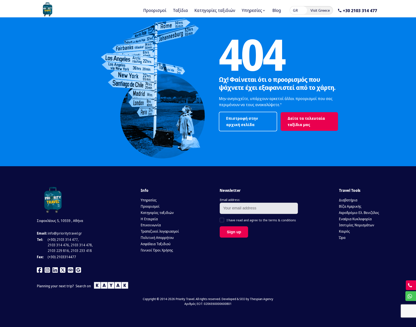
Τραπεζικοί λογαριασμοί (160, 231)
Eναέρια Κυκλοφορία (355, 219)
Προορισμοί (150, 206)
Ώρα (342, 237)
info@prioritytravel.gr (65, 233)
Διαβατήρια (348, 200)
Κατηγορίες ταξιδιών (157, 212)
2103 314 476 (58, 245)
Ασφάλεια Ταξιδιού (156, 244)
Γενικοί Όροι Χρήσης (157, 250)
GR (295, 10)
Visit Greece (320, 10)
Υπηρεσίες (149, 200)
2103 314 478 (81, 245)
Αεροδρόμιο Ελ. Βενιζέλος (359, 212)
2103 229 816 (58, 250)
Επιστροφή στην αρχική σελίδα (242, 121)
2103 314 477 (67, 239)
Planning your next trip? (55, 286)
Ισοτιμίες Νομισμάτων (356, 225)
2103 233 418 (81, 250)
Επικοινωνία (151, 225)
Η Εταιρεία (149, 219)
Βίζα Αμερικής (350, 206)
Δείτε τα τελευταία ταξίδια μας (306, 121)
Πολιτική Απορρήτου (157, 237)
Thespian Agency (261, 299)
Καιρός (344, 231)
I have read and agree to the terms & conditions (261, 220)
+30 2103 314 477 (360, 10)
